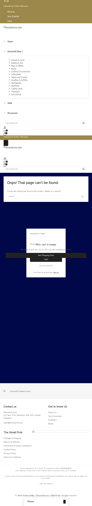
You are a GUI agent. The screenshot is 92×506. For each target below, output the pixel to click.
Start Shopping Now (46, 255)
